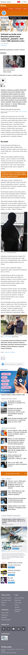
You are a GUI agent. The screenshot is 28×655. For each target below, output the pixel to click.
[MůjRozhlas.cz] (3, 53)
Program (10, 8)
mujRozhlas (4, 369)
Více (20, 18)
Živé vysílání (5, 387)
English (3, 650)
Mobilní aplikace (6, 619)
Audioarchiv (18, 8)
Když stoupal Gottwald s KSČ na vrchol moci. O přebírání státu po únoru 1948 (17, 420)
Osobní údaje (10, 649)
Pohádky (4, 380)
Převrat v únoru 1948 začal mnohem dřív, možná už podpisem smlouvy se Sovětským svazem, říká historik (16, 484)
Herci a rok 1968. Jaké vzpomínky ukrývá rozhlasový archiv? (17, 464)
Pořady (4, 384)
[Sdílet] (4, 86)
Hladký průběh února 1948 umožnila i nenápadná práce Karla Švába (17, 507)
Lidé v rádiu (18, 602)
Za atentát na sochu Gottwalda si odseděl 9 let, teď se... (16, 402)
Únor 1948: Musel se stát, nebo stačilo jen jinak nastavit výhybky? (16, 492)
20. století (4, 18)
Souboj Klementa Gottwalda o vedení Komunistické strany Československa (17, 500)
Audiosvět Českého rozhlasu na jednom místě (13, 394)
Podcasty (4, 617)
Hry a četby (5, 374)
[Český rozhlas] (6, 2)
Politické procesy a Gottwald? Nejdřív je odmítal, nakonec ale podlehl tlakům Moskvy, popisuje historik (14, 174)
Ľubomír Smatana (23, 111)
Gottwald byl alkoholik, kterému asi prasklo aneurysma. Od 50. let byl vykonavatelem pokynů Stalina (16, 412)
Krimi (3, 377)
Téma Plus (4, 45)
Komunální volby (6, 600)
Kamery (25, 8)
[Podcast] (1, 86)
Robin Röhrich (10, 70)
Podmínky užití (19, 649)
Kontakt (17, 607)
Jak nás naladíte (19, 598)
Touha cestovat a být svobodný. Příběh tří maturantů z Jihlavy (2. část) (17, 456)
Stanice (3, 602)
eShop (3, 605)
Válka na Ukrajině (6, 598)
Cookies (3, 649)
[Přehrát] (3, 80)
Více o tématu (6, 479)
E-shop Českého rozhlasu (10, 515)
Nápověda (18, 600)
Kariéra (17, 605)
